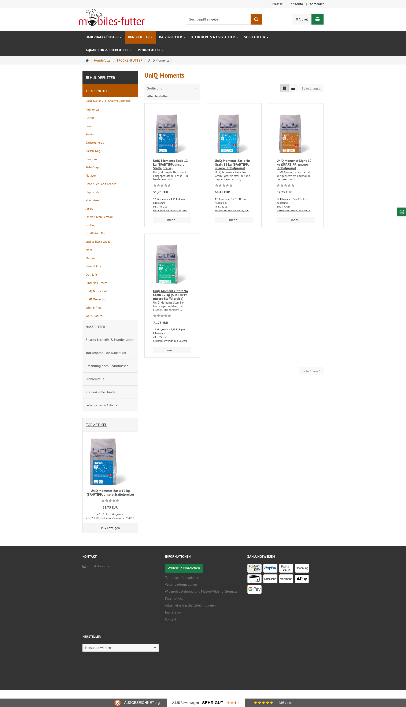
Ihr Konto (296, 4)
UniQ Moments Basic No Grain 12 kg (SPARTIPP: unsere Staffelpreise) (232, 164)
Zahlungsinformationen (182, 577)
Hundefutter (139, 37)
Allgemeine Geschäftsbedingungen (190, 605)
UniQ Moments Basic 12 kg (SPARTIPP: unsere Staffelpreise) (170, 164)
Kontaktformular (98, 566)
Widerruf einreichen (184, 567)
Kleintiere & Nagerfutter (213, 37)
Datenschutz (174, 598)
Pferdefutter (149, 50)
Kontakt (170, 619)
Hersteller (91, 637)
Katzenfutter (171, 37)
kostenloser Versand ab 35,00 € (170, 210)
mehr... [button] (172, 220)
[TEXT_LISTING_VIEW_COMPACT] (293, 88)
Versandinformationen (181, 584)
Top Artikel (96, 424)
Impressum (173, 612)
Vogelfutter (255, 37)
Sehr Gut (212, 702)
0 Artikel (302, 19)
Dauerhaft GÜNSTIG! (102, 37)
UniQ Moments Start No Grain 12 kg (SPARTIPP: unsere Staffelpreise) (170, 295)
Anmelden (317, 4)
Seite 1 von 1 (311, 88)
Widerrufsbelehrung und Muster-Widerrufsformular (202, 591)
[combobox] (172, 88)
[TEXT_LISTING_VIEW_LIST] (284, 88)
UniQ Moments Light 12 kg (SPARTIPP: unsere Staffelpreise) (294, 164)
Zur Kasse (276, 4)
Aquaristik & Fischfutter (107, 50)
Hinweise (232, 702)
